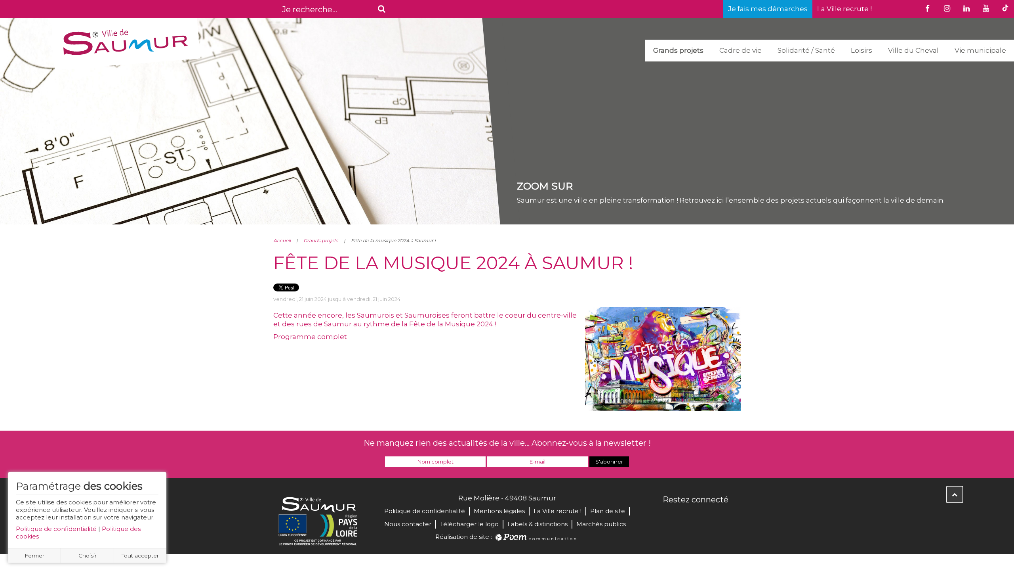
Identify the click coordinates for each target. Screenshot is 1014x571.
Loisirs (861, 50)
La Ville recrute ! (844, 9)
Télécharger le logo (469, 524)
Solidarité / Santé (806, 50)
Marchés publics (601, 524)
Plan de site (607, 511)
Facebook (669, 517)
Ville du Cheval (913, 50)
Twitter (687, 517)
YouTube (704, 517)
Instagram (722, 517)
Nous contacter (407, 524)
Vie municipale (980, 50)
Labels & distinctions (537, 524)
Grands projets (678, 50)
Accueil (282, 240)
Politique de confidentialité (56, 529)
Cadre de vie (740, 50)
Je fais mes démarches (768, 9)
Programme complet (310, 337)
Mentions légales (499, 511)
